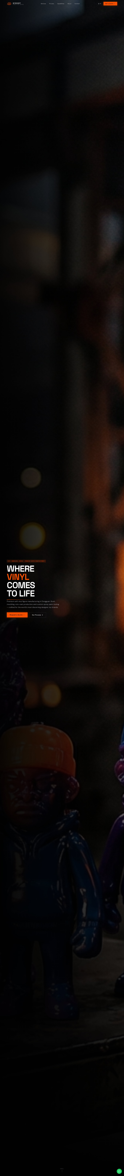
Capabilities (60, 3)
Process (51, 3)
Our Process (36, 615)
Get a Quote (109, 3)
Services (43, 3)
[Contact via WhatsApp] (119, 1171)
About (69, 3)
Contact (77, 3)
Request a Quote (16, 615)
